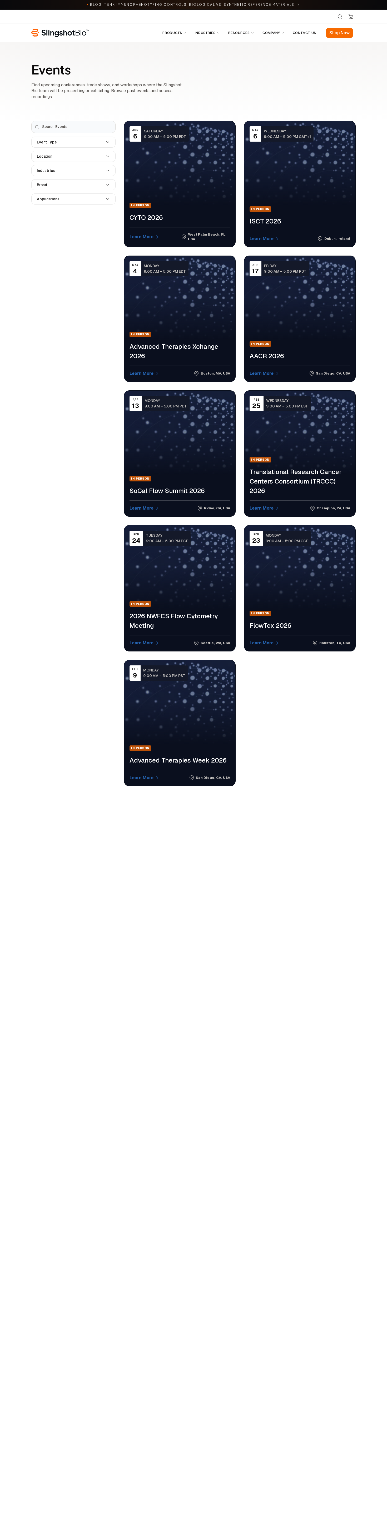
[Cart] (351, 16)
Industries (205, 33)
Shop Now (339, 33)
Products (172, 33)
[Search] (340, 16)
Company (271, 33)
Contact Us (304, 33)
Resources (239, 33)
